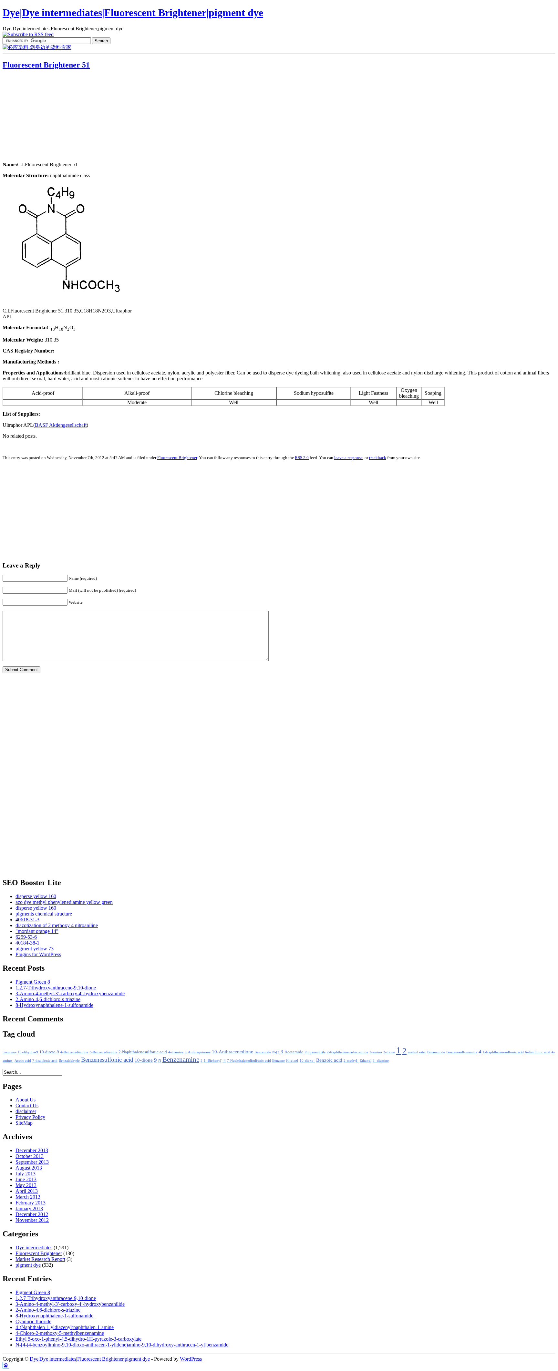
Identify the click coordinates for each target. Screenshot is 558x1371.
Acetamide (293, 1052)
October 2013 (30, 1156)
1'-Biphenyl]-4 (215, 1060)
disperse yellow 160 (36, 896)
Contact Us (27, 1105)
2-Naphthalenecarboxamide (347, 1052)
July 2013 (26, 1173)
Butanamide (436, 1052)
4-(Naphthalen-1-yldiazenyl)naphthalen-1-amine (65, 1327)
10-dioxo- (307, 1060)
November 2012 (32, 1220)
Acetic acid (23, 1060)
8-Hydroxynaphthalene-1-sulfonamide (54, 1005)
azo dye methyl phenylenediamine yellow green (64, 902)
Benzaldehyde (69, 1060)
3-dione (389, 1052)
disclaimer (26, 1111)
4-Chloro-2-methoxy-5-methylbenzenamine (60, 1333)
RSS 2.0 (302, 457)
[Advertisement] (43, 116)
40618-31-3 (27, 919)
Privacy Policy (30, 1117)
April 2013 (27, 1191)
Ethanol (365, 1060)
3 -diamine (381, 1060)
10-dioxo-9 (49, 1052)
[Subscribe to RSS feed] (28, 34)
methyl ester (417, 1052)
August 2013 (29, 1168)
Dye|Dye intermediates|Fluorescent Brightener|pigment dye (133, 12)
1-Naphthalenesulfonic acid (503, 1052)
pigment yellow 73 (35, 948)
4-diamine (175, 1052)
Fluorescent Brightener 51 (46, 65)
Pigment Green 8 (33, 982)
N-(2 (275, 1052)
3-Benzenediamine (103, 1052)
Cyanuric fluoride (33, 1321)
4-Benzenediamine (74, 1052)
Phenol (292, 1060)
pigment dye (28, 1265)
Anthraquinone (199, 1052)
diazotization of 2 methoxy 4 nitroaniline (57, 925)
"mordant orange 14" (37, 931)
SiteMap (24, 1123)
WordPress (191, 1359)
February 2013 (31, 1202)
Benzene (278, 1060)
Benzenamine (180, 1059)
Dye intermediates (34, 1247)
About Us (26, 1099)
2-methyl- (351, 1060)
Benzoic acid (329, 1060)
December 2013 (32, 1150)
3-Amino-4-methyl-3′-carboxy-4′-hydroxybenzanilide (70, 993)
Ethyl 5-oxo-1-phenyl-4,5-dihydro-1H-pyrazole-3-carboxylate (78, 1339)
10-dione (144, 1060)
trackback (377, 457)
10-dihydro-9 (28, 1052)
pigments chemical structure (44, 913)
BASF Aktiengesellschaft (61, 425)
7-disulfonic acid (44, 1060)
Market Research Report (40, 1259)
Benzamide (262, 1052)
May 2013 (26, 1185)
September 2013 (32, 1162)
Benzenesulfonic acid (107, 1059)
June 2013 (26, 1179)
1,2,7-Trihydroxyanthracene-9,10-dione (56, 987)
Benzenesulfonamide (461, 1052)
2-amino (375, 1052)
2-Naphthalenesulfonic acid (143, 1052)
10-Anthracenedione (232, 1051)
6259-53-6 (26, 937)
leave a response (348, 457)
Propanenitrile (315, 1052)
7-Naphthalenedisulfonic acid (249, 1060)
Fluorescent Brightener (177, 457)
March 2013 (28, 1197)
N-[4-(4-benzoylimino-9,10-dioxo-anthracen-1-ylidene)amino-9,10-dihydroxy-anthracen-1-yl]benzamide (122, 1344)
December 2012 (32, 1214)
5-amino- (9, 1052)
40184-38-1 (27, 943)
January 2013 (29, 1208)
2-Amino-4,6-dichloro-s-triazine (48, 999)
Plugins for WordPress (38, 954)
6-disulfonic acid (537, 1052)
